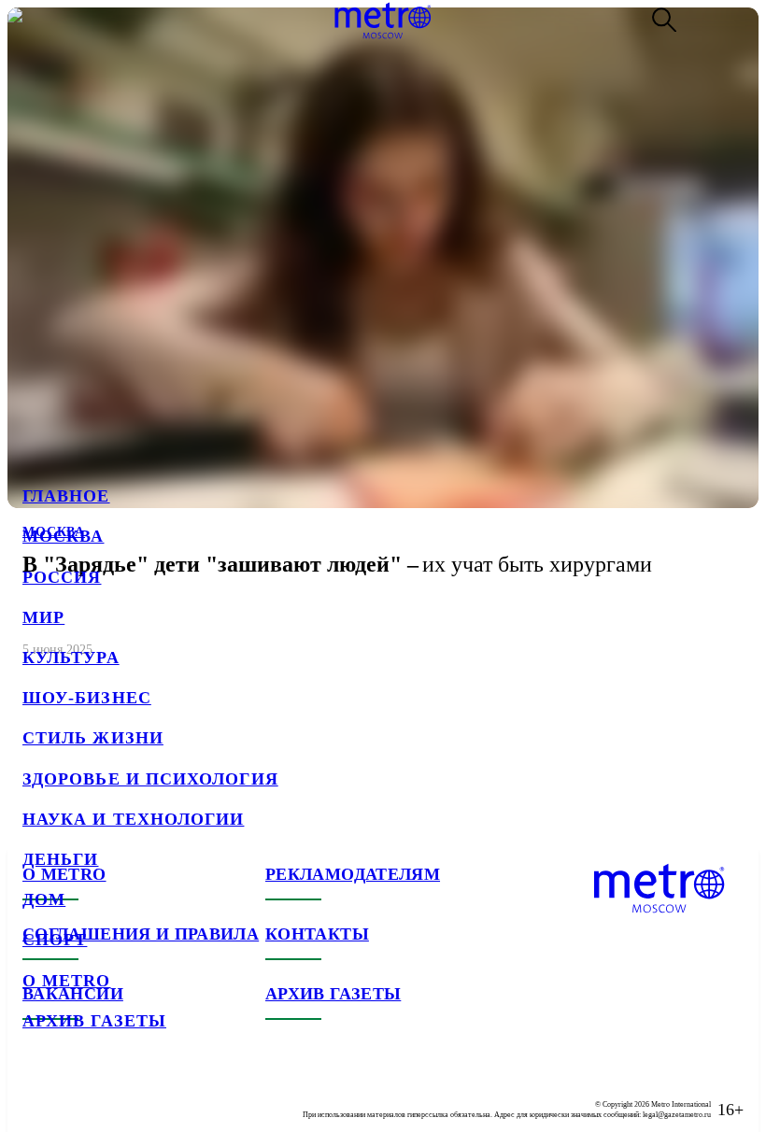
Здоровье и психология (150, 779)
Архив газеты (94, 1021)
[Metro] (382, 20)
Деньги (60, 859)
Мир (43, 617)
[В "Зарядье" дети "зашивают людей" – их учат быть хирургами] (383, 340)
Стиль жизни (92, 738)
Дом (43, 899)
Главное (66, 496)
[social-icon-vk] (37, 1095)
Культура (71, 657)
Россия (61, 577)
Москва (63, 536)
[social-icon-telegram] (75, 1095)
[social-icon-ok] (112, 1095)
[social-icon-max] (149, 1095)
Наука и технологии (133, 819)
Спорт (54, 939)
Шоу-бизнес (86, 697)
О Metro (66, 980)
